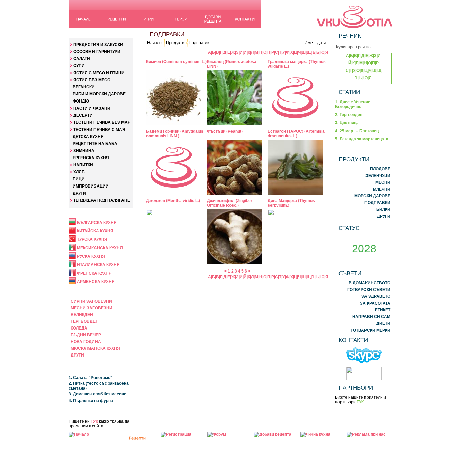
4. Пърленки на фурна (91, 400)
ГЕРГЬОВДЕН (85, 321)
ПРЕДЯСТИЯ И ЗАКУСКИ (98, 44)
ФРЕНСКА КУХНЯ (94, 273)
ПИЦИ (79, 179)
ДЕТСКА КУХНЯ (88, 136)
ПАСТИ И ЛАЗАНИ (91, 108)
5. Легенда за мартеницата (361, 139)
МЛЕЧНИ (381, 189)
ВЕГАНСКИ (84, 87)
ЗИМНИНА (83, 150)
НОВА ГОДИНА (86, 341)
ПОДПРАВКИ (377, 202)
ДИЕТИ (383, 323)
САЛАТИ (81, 58)
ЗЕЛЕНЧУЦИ (377, 175)
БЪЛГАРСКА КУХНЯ (97, 222)
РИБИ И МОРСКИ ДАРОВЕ (99, 94)
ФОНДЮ (81, 101)
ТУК (94, 421)
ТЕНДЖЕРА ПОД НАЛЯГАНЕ (101, 200)
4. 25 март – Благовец (357, 131)
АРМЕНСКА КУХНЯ (96, 281)
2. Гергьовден (348, 114)
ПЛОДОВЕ (380, 169)
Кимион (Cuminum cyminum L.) (176, 61)
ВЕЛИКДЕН (82, 314)
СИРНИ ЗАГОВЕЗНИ (91, 301)
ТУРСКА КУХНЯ (92, 239)
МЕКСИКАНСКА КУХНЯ (100, 248)
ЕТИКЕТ (382, 310)
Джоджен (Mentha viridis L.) (173, 200)
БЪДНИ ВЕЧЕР (86, 335)
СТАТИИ (349, 92)
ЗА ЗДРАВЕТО (375, 296)
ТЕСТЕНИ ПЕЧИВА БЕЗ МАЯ (102, 122)
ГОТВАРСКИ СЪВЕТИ (368, 289)
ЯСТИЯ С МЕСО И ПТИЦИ (99, 72)
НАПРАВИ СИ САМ (371, 316)
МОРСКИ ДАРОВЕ (372, 196)
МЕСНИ (382, 182)
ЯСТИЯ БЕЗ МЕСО (91, 80)
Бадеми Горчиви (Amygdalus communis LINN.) (175, 133)
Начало (154, 42)
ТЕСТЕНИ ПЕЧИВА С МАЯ (99, 129)
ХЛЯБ (79, 172)
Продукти (175, 42)
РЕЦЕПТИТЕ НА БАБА (95, 143)
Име (309, 42)
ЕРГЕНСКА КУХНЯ (91, 157)
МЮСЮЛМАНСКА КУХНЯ (95, 348)
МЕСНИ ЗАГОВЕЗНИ (91, 308)
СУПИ (79, 65)
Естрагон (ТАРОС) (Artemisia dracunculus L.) (296, 133)
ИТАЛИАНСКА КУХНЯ (98, 264)
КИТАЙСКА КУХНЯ (95, 231)
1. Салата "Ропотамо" (90, 377)
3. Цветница (347, 122)
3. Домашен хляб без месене (97, 394)
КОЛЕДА (79, 328)
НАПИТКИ (83, 165)
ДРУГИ (79, 193)
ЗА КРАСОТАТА (375, 303)
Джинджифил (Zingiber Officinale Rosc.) (229, 203)
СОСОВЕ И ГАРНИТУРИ (96, 51)
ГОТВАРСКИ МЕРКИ (370, 330)
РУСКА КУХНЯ (91, 256)
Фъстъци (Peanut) (225, 131)
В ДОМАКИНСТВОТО (369, 283)
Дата (321, 42)
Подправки (199, 42)
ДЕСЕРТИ (83, 115)
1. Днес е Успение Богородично (352, 104)
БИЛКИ (383, 209)
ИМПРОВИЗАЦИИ (91, 186)
